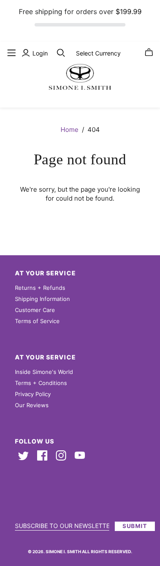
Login (40, 53)
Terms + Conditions (41, 382)
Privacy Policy (33, 394)
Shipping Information (42, 298)
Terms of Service (37, 321)
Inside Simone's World (44, 371)
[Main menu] (11, 53)
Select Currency (98, 53)
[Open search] (61, 53)
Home (70, 129)
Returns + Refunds (40, 287)
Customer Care (35, 309)
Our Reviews (32, 405)
